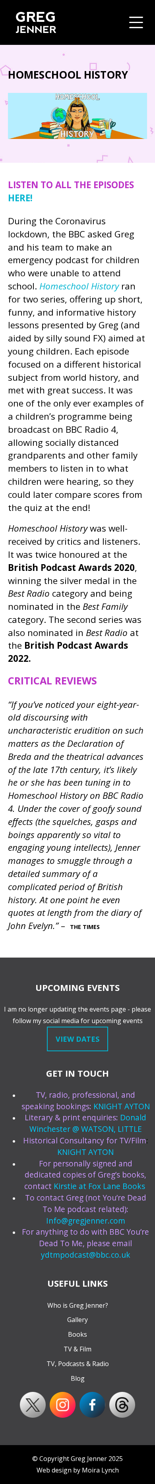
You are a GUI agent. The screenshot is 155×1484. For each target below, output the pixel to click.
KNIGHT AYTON (121, 1106)
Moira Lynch (100, 1470)
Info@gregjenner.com (85, 1220)
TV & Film (77, 1349)
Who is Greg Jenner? (77, 1305)
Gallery (77, 1319)
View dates (77, 1039)
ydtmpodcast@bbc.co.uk (85, 1254)
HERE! (20, 198)
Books (77, 1334)
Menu (136, 22)
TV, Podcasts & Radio (77, 1363)
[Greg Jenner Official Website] (36, 22)
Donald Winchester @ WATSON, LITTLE (88, 1123)
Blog (78, 1378)
